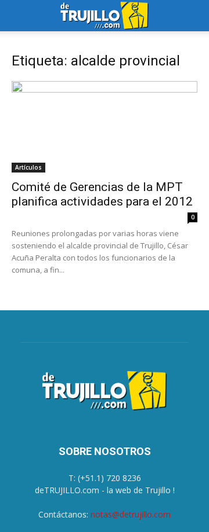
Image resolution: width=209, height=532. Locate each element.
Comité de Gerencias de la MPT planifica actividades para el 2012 (102, 194)
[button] (19, 15)
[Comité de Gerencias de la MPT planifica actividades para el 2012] (104, 127)
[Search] (192, 15)
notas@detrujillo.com (131, 514)
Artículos (28, 167)
